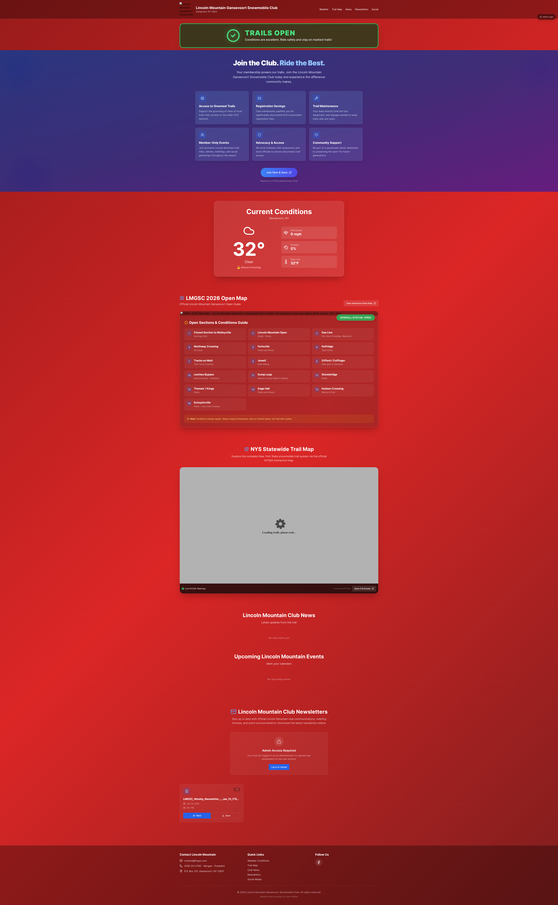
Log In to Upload (279, 767)
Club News (253, 870)
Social (375, 9)
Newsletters (361, 9)
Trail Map (337, 9)
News (349, 9)
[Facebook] (318, 862)
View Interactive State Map (359, 303)
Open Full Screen (362, 588)
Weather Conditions (258, 860)
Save (228, 815)
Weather (323, 9)
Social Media (254, 879)
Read (198, 815)
